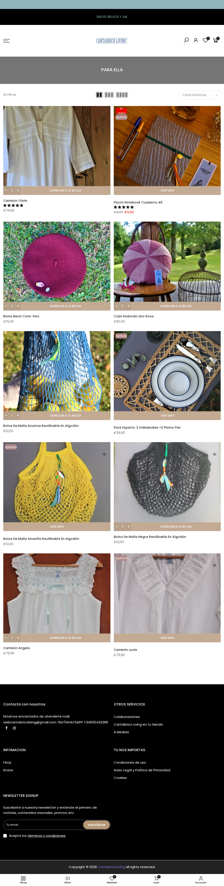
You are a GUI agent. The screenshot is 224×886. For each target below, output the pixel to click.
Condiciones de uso (130, 762)
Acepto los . (37, 835)
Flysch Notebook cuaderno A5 (138, 202)
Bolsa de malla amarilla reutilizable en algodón (41, 539)
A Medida (121, 732)
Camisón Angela (16, 648)
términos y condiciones (46, 835)
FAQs (7, 762)
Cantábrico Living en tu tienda (138, 724)
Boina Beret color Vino (21, 316)
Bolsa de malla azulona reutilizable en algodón (41, 426)
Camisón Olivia (15, 200)
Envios (8, 770)
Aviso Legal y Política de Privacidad (142, 770)
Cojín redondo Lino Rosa (134, 316)
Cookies (120, 777)
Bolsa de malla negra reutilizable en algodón (150, 537)
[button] (13, 205)
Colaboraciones (127, 716)
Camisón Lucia (125, 650)
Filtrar (11, 94)
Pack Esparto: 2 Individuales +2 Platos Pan (147, 427)
